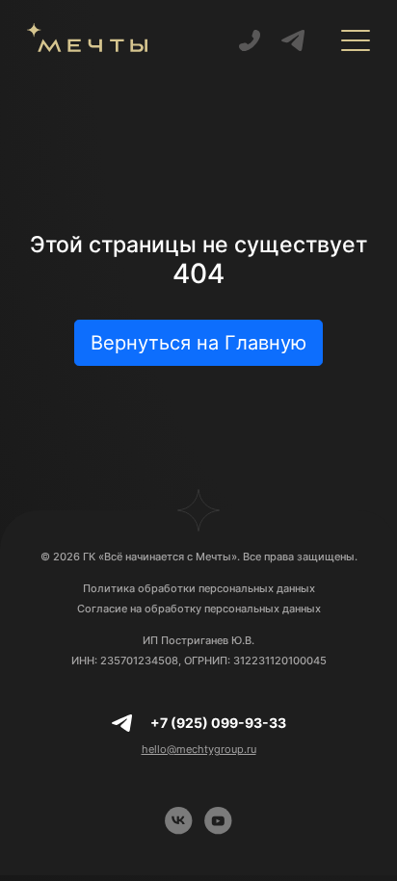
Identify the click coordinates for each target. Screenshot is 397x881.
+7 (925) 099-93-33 (218, 722)
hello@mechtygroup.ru (199, 749)
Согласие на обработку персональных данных (199, 608)
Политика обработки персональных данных (199, 588)
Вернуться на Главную (198, 342)
